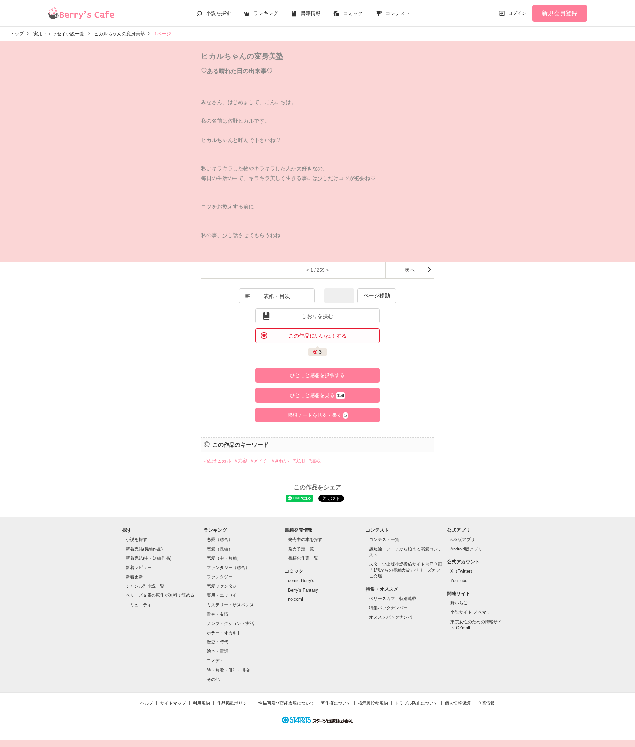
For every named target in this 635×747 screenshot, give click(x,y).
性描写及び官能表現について (286, 703)
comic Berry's (301, 580)
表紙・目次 (277, 296)
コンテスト (397, 13)
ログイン (517, 13)
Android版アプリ (466, 549)
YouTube (458, 580)
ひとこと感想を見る (317, 395)
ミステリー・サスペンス (230, 604)
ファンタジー (220, 576)
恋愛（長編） (220, 549)
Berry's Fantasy (303, 590)
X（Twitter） (462, 571)
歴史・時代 (217, 641)
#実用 (298, 460)
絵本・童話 (217, 651)
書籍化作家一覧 (303, 558)
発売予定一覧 (301, 549)
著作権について (336, 703)
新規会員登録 (559, 13)
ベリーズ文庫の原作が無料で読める (160, 595)
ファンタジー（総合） (228, 567)
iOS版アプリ (462, 539)
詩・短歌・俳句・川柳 (228, 670)
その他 (213, 679)
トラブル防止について (416, 703)
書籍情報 (310, 13)
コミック (353, 13)
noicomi (295, 599)
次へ (409, 270)
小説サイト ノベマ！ (470, 612)
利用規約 (201, 703)
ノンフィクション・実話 (230, 623)
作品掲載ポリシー (234, 703)
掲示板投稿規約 (373, 703)
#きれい (280, 460)
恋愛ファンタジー (224, 586)
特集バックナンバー (388, 607)
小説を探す (218, 13)
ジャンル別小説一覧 (145, 586)
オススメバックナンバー (392, 617)
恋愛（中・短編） (224, 558)
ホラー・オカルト (224, 632)
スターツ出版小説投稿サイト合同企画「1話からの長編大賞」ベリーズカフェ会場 (405, 570)
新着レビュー (138, 567)
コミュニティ (138, 604)
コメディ (215, 660)
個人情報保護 (458, 703)
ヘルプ (146, 703)
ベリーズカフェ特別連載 (392, 598)
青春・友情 (217, 614)
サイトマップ (173, 703)
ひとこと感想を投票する (317, 375)
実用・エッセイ (222, 595)
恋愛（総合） (220, 539)
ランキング (265, 13)
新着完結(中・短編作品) (148, 558)
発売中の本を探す (305, 539)
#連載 (314, 460)
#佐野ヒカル (218, 460)
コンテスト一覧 (384, 539)
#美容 (241, 460)
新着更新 (134, 576)
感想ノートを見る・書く (317, 415)
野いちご (459, 602)
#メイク (259, 460)
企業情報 (486, 703)
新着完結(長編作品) (144, 549)
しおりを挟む (317, 316)
